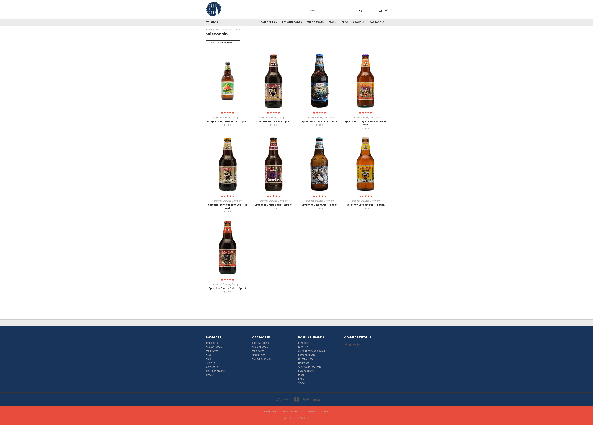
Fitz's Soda (303, 343)
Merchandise (258, 355)
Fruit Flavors (315, 22)
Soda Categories (260, 343)
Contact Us (376, 22)
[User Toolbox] (380, 10)
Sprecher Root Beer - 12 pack (273, 121)
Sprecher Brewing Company (312, 351)
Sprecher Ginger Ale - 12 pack (319, 204)
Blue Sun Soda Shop (261, 359)
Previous (585, 415)
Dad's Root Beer (306, 371)
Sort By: (211, 42)
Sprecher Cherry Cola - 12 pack (227, 288)
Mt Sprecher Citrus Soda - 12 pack (227, 121)
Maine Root (303, 363)
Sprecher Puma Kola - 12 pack (319, 121)
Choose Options (227, 86)
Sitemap (210, 375)
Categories (268, 22)
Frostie (301, 375)
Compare (226, 80)
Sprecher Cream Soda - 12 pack (366, 204)
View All (302, 383)
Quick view (227, 74)
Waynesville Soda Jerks (310, 367)
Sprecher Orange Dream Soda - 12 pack (365, 123)
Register (221, 371)
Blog (345, 22)
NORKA (301, 379)
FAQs (331, 22)
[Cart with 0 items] (386, 10)
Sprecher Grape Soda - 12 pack (273, 204)
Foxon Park (303, 347)
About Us (358, 22)
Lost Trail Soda (305, 359)
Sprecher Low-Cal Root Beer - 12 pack (227, 206)
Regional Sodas (292, 22)
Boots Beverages (306, 355)
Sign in (209, 371)
